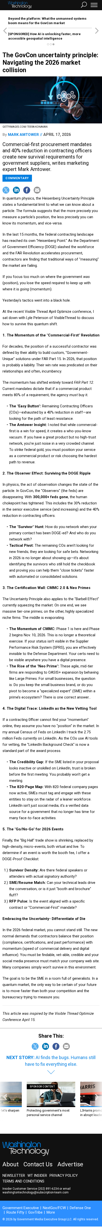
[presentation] (5, 1104)
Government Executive (20, 1208)
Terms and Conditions (23, 1181)
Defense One (80, 1208)
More (51, 1212)
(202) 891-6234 (48, 1188)
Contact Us (38, 1164)
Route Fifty (15, 1212)
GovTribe (35, 1212)
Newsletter (13, 1175)
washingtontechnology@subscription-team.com (35, 1192)
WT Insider (37, 1175)
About (10, 1164)
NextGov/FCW (54, 1208)
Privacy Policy (64, 1175)
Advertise (70, 1164)
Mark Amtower (23, 134)
